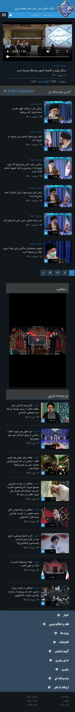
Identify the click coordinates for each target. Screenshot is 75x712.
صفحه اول (65, 696)
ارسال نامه (48, 15)
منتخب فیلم (60, 66)
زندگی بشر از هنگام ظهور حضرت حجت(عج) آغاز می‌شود (27, 110)
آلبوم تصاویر (62, 651)
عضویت (66, 700)
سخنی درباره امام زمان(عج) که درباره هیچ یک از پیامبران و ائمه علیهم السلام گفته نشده (23, 167)
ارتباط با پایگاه (32, 700)
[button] (4, 15)
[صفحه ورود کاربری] (10, 15)
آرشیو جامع (64, 704)
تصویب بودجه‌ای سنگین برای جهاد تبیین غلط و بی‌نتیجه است (22, 250)
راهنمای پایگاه (32, 696)
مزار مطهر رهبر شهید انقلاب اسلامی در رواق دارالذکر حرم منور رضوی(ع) (23, 435)
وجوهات (35, 15)
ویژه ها (64, 633)
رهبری (65, 669)
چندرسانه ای (62, 678)
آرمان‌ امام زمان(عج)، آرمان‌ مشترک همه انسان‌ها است (23, 194)
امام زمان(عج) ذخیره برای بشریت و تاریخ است (25, 138)
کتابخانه (64, 642)
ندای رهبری (62, 660)
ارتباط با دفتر (61, 687)
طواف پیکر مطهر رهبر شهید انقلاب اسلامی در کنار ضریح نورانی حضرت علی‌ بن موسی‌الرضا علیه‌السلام (23, 463)
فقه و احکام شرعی (59, 624)
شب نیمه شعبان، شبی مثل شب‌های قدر (23, 220)
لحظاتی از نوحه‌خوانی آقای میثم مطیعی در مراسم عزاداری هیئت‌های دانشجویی (23, 513)
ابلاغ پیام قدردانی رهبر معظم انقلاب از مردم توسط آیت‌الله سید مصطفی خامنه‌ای (22, 408)
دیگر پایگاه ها (32, 704)
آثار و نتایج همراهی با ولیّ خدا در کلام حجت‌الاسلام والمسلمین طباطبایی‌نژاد (23, 539)
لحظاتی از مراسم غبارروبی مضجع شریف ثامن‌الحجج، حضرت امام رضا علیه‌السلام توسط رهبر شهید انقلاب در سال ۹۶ (23, 489)
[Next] (43, 273)
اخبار (37, 405)
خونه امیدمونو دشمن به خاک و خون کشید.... (24, 563)
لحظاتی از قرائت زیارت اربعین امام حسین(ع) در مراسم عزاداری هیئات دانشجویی (24, 591)
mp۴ (47, 81)
